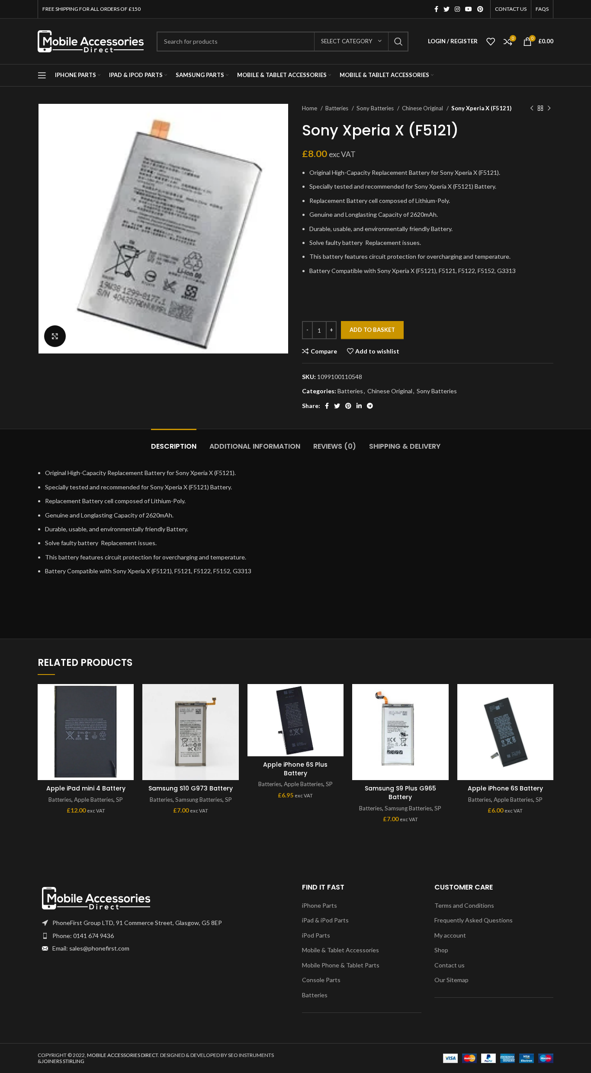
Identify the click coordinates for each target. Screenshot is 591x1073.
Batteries (337, 108)
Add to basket (372, 329)
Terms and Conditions (464, 905)
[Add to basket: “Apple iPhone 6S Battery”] (547, 717)
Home (310, 108)
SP (119, 799)
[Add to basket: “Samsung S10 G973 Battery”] (232, 717)
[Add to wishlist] (127, 698)
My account (450, 935)
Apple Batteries (93, 799)
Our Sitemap (451, 979)
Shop (441, 950)
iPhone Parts (319, 905)
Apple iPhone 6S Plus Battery (295, 768)
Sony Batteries (376, 108)
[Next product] (549, 108)
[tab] (173, 442)
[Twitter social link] (446, 9)
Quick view (127, 737)
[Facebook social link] (436, 9)
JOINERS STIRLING (63, 1061)
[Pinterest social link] (480, 9)
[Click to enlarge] (55, 336)
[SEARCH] (398, 41)
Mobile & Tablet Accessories (340, 950)
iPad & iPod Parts (325, 920)
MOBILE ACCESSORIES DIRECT (122, 1055)
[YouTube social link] (469, 9)
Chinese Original (423, 108)
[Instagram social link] (457, 9)
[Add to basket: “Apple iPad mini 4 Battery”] (127, 717)
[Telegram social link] (370, 405)
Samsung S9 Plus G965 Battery (400, 792)
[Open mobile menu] (42, 75)
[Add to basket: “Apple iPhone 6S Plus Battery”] (337, 717)
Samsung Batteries (198, 799)
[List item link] (163, 936)
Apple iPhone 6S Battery (505, 788)
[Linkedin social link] (359, 405)
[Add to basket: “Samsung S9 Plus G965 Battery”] (442, 717)
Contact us (449, 965)
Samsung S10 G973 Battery (190, 788)
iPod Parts (316, 935)
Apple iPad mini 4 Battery (85, 788)
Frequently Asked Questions (473, 920)
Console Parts (321, 979)
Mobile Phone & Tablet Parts (340, 965)
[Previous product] (531, 108)
